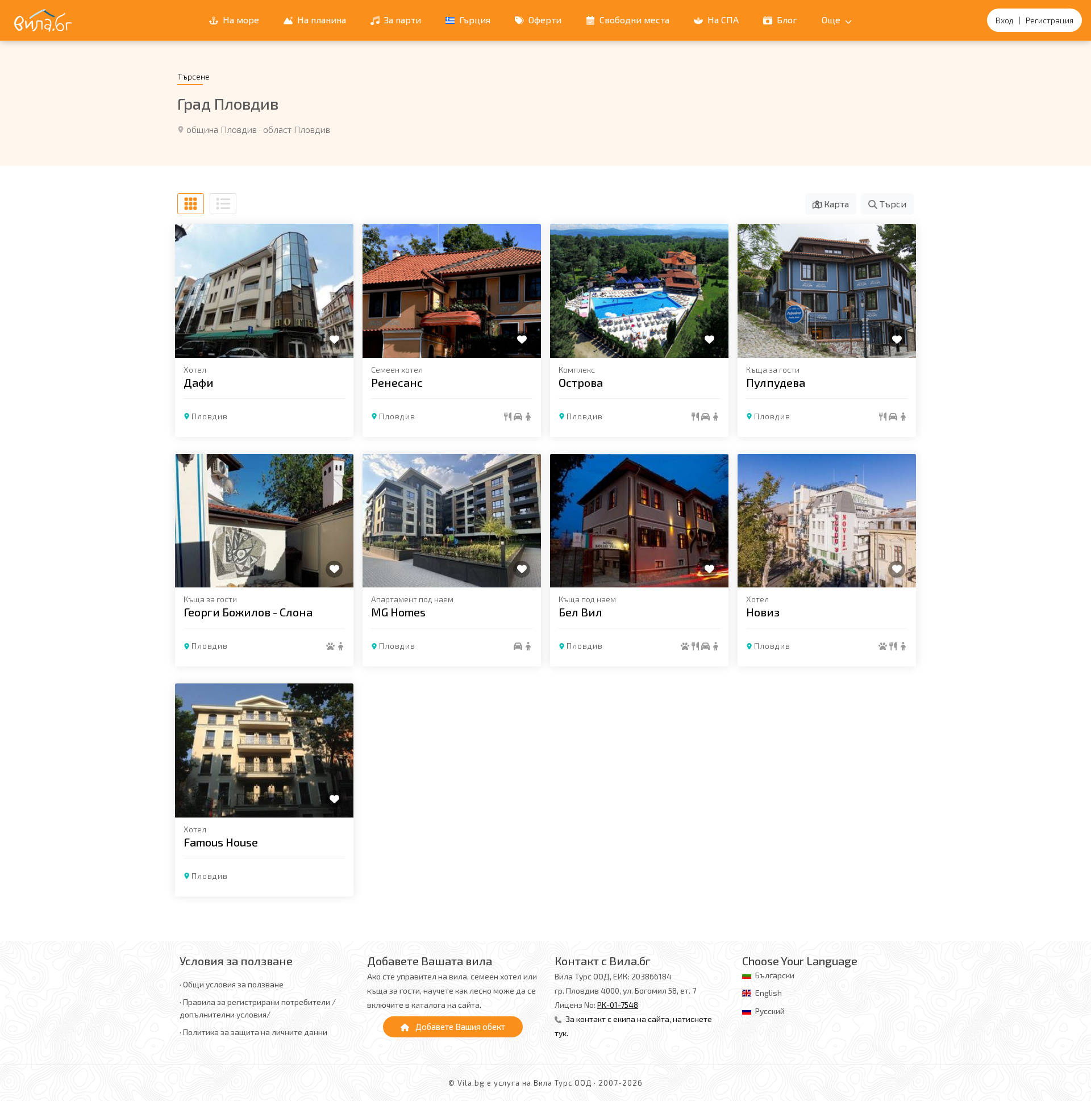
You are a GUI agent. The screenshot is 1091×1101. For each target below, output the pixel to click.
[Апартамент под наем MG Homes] (452, 521)
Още (832, 19)
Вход (1005, 20)
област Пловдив (296, 129)
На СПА (722, 19)
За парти (401, 19)
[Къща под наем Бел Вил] (639, 521)
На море (239, 19)
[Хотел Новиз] (827, 521)
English (768, 993)
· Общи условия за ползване (232, 984)
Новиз (763, 612)
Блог (785, 19)
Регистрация (1049, 20)
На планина (320, 19)
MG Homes (398, 612)
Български (774, 975)
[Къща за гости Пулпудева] (827, 291)
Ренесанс (397, 382)
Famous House (221, 842)
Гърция (473, 19)
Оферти (543, 19)
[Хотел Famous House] (264, 750)
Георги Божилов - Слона (248, 612)
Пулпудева (775, 382)
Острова (581, 382)
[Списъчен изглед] (223, 203)
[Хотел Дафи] (264, 291)
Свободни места (633, 19)
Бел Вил (580, 612)
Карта (835, 203)
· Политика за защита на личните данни (253, 1032)
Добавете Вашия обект (459, 1026)
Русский (770, 1011)
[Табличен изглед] (190, 203)
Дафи (199, 382)
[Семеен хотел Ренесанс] (452, 291)
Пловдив (209, 416)
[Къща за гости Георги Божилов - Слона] (264, 521)
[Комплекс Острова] (639, 291)
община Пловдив (221, 129)
